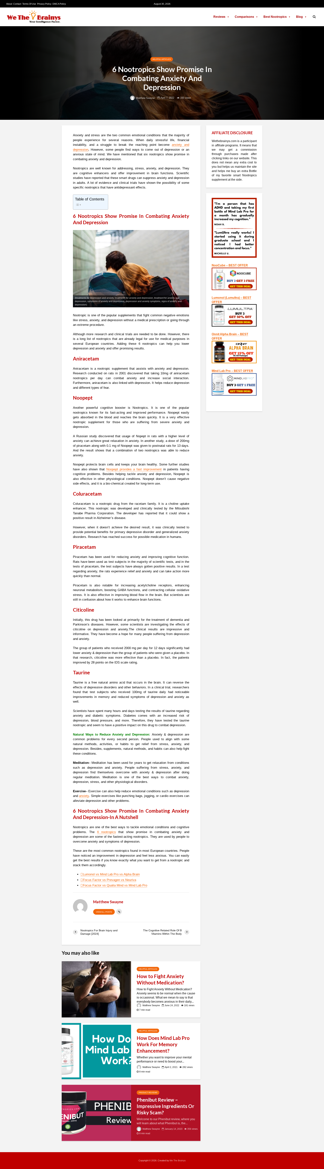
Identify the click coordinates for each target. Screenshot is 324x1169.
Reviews (219, 16)
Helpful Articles (161, 59)
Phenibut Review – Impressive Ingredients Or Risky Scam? (165, 1106)
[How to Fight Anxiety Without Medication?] (96, 989)
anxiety (84, 796)
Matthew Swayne (145, 98)
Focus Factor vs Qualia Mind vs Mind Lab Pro (115, 885)
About (9, 4)
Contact (17, 4)
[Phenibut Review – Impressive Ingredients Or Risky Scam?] (96, 1112)
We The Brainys (178, 1160)
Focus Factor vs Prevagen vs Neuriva (109, 880)
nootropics (106, 832)
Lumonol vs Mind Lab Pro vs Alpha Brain (111, 874)
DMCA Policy (59, 4)
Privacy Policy (44, 4)
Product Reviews (148, 1093)
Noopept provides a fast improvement (134, 469)
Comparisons (244, 16)
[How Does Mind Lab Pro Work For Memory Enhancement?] (96, 1050)
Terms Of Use (29, 4)
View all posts (104, 912)
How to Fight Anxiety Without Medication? (160, 979)
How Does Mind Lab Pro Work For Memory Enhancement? (163, 1044)
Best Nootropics (275, 16)
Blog (299, 16)
